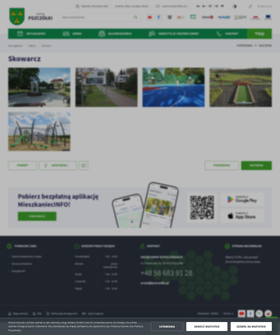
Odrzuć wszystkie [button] (206, 327)
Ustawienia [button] (167, 327)
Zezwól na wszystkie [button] (251, 327)
